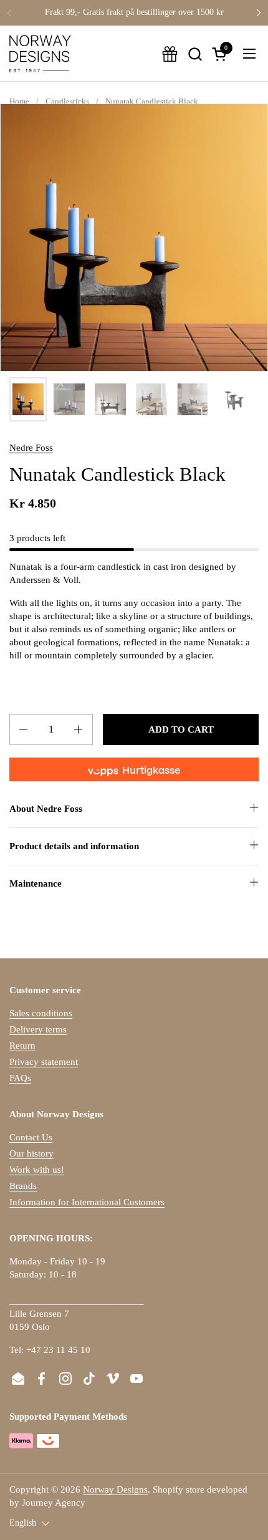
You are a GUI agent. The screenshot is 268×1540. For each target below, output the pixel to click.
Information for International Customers (87, 1202)
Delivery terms (38, 1029)
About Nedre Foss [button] (45, 809)
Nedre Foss (31, 448)
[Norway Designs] (40, 53)
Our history (31, 1153)
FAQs (20, 1078)
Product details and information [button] (74, 846)
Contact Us (30, 1137)
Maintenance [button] (35, 883)
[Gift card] (170, 54)
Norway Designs (115, 1489)
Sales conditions (40, 1013)
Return (22, 1046)
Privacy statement (43, 1062)
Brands (23, 1186)
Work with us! (36, 1170)
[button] (195, 54)
